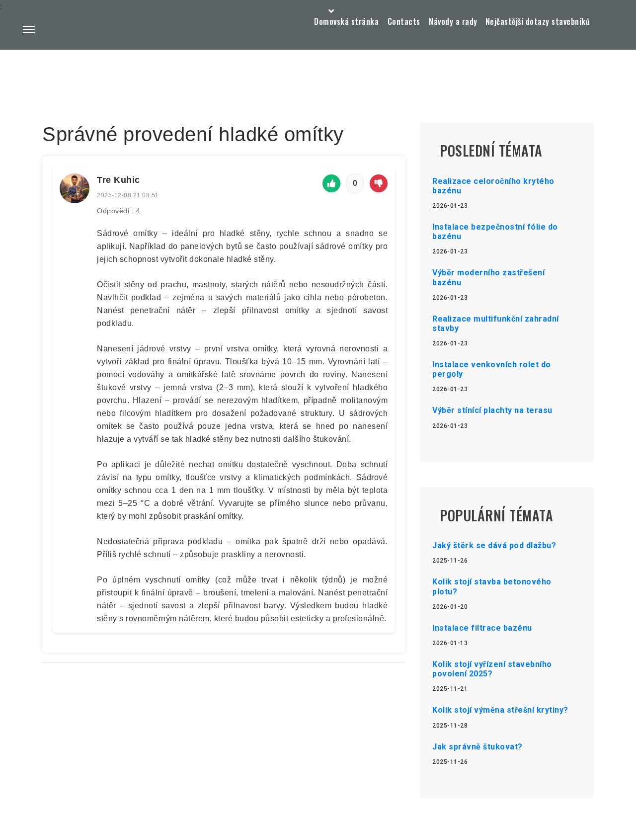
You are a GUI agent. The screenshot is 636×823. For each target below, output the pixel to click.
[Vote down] (379, 183)
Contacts (404, 21)
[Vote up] (331, 183)
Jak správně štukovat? (477, 746)
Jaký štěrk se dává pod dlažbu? (494, 545)
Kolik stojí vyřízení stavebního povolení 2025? (492, 668)
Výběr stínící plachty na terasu (492, 410)
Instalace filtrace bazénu (482, 628)
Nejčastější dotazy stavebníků (537, 21)
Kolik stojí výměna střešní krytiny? (500, 710)
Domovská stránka (346, 21)
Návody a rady (453, 21)
